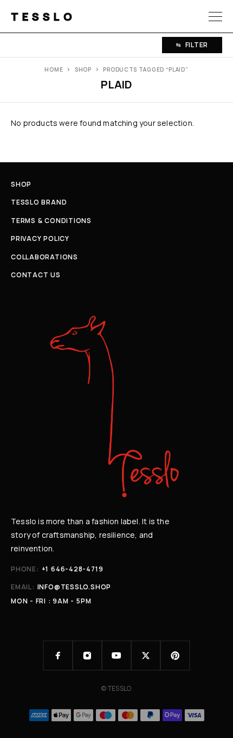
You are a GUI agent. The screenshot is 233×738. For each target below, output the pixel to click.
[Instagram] (87, 655)
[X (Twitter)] (145, 655)
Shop (83, 69)
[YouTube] (116, 655)
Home (53, 69)
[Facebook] (58, 655)
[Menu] (215, 16)
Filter (196, 44)
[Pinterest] (175, 655)
